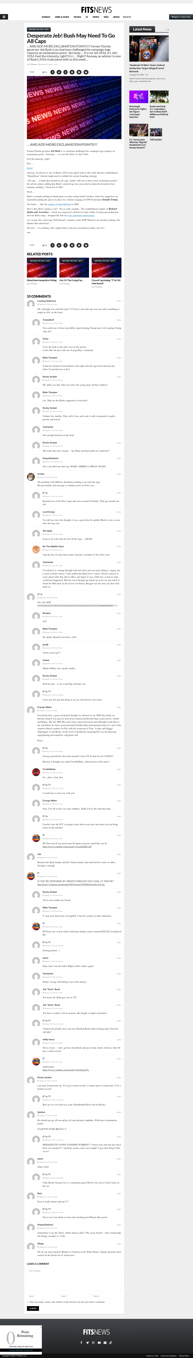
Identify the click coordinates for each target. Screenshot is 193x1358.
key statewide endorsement (81, 215)
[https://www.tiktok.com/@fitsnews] (111, 1343)
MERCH (116, 17)
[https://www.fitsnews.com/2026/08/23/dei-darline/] (156, 132)
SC (87, 17)
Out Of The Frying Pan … (71, 280)
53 (57, 64)
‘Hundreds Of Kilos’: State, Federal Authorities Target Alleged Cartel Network (147, 68)
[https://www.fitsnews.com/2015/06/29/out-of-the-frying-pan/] (74, 268)
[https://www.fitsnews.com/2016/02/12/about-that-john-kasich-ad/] (106, 268)
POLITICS (77, 17)
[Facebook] (83, 1343)
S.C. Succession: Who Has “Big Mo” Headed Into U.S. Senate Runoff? (138, 143)
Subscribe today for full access (21, 1346)
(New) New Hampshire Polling (42, 280)
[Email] (106, 1343)
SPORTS (96, 17)
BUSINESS (46, 17)
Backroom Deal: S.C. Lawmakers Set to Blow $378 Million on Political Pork (159, 111)
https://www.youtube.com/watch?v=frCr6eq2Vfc (66, 1069)
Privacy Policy (184, 1356)
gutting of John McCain (59, 204)
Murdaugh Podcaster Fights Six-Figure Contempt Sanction (138, 111)
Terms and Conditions (168, 1356)
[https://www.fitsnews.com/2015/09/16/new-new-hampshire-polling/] (42, 268)
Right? (30, 168)
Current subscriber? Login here (21, 1350)
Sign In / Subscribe (182, 16)
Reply (119, 301)
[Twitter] (89, 1343)
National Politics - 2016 (39, 29)
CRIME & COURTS (62, 17)
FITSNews (33, 64)
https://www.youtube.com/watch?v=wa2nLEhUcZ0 (67, 846)
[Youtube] (101, 1343)
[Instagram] (95, 1343)
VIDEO (106, 17)
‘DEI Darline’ (156, 139)
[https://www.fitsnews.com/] (96, 9)
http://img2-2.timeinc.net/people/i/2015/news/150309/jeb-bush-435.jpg (71, 884)
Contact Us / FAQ (152, 1356)
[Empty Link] (166, 29)
